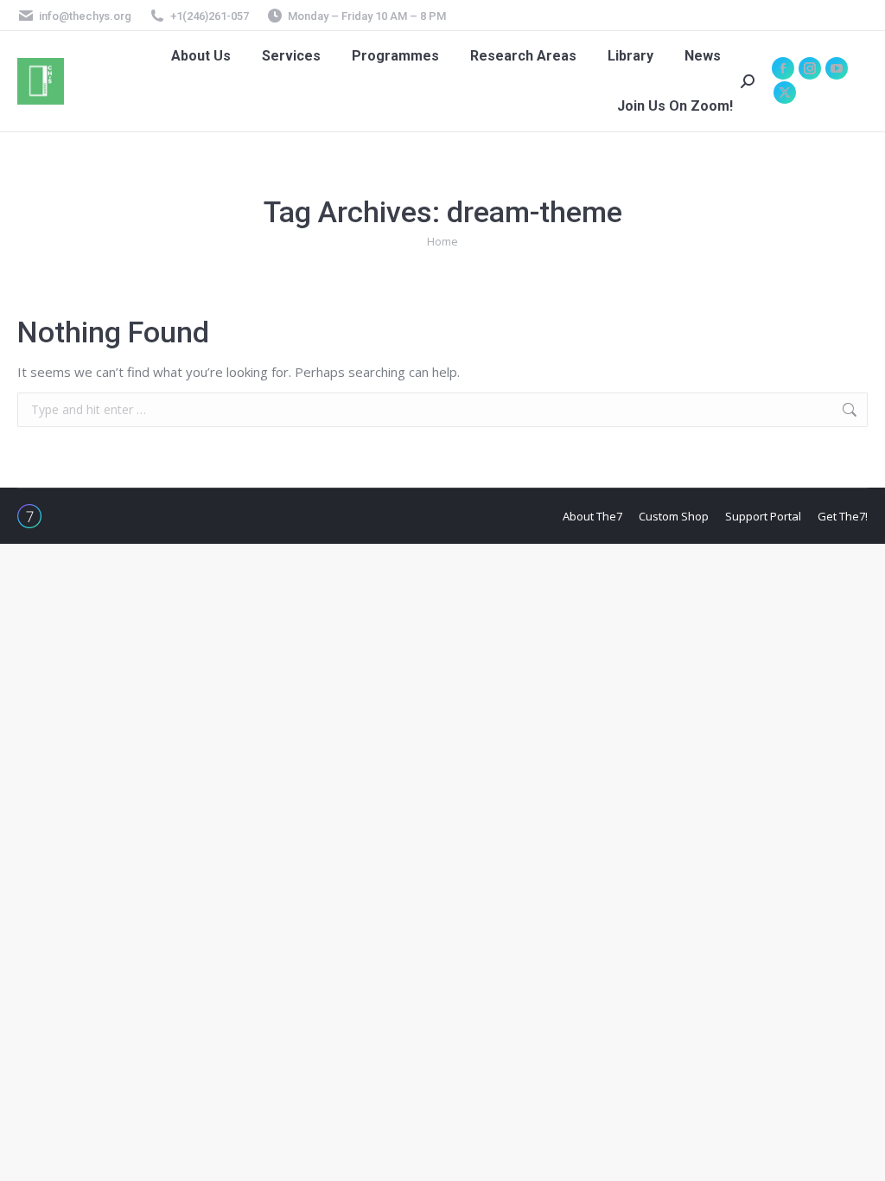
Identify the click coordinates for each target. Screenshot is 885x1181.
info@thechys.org (85, 16)
